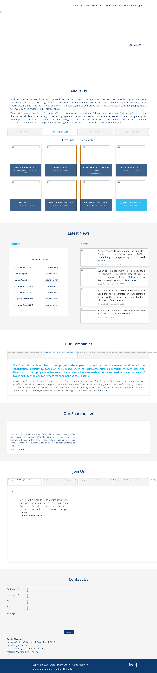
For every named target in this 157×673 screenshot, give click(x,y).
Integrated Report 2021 (23, 267)
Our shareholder (128, 5)
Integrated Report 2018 (23, 286)
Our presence (132, 131)
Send (69, 632)
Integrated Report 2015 (23, 305)
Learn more (135, 44)
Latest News (91, 5)
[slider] (78, 45)
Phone (10, 601)
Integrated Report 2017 (23, 292)
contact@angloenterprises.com (28, 648)
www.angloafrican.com (27, 651)
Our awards (24, 131)
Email (10, 607)
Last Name (13, 595)
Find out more (17, 449)
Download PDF (52, 267)
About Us (77, 5)
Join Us (143, 5)
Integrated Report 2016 (23, 299)
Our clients (96, 131)
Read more (130, 280)
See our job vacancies (31, 515)
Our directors (60, 131)
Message (11, 613)
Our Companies (108, 5)
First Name (13, 589)
